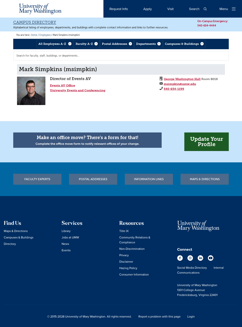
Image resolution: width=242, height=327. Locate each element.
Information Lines (149, 179)
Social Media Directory (192, 267)
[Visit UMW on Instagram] (190, 260)
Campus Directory (34, 22)
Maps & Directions (205, 179)
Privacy (124, 255)
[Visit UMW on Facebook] (180, 260)
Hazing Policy (128, 268)
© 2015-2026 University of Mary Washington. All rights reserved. (89, 316)
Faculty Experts (37, 179)
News (65, 244)
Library (66, 231)
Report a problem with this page (159, 316)
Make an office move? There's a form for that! (87, 137)
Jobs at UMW (70, 237)
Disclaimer (126, 261)
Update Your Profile (206, 141)
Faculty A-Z (84, 44)
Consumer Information (134, 274)
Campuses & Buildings (182, 44)
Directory (10, 244)
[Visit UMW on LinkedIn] (201, 260)
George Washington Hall (182, 79)
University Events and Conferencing (77, 90)
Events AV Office (62, 85)
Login (191, 316)
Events (66, 250)
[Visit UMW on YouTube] (210, 260)
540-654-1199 (174, 89)
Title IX (124, 231)
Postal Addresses (114, 44)
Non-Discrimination (132, 249)
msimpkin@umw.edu (180, 84)
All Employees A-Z (52, 44)
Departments (146, 44)
